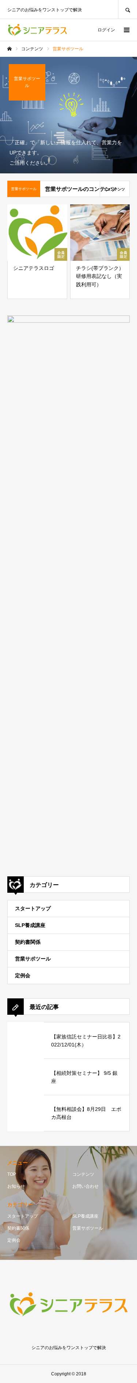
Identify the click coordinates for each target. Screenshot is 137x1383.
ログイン (106, 29)
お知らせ (16, 1186)
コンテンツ (83, 1174)
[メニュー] (126, 30)
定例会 (22, 975)
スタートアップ (33, 908)
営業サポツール (33, 959)
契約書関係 (28, 942)
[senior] (37, 30)
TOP (11, 1174)
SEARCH (127, 9)
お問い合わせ (85, 1186)
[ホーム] (9, 48)
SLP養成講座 (30, 925)
